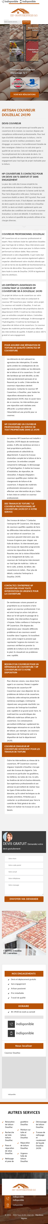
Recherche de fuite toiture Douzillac (9, 1136)
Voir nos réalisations (25, 95)
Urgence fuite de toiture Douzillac (24, 1157)
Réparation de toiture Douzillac (25, 1145)
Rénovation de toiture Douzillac (9, 1124)
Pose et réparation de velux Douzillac (9, 1150)
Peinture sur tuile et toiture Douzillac (25, 1134)
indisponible (11, 1)
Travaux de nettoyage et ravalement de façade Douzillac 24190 (41, 1140)
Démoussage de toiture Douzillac (41, 1124)
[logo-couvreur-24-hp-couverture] (24, 12)
